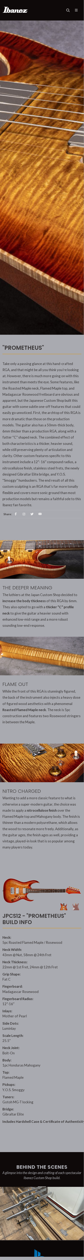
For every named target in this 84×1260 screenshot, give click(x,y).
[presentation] (80, 1218)
